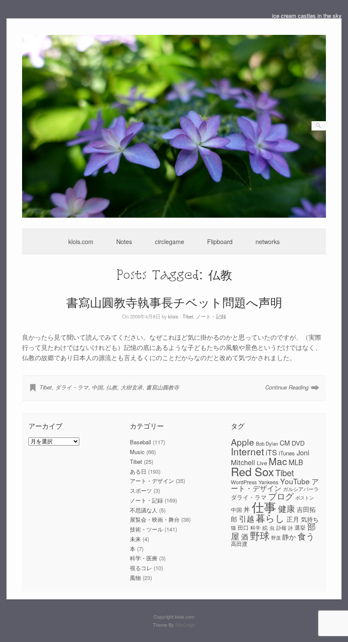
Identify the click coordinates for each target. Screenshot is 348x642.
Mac (278, 461)
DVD (298, 442)
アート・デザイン (152, 481)
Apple (242, 441)
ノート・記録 (211, 316)
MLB (296, 462)
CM (285, 443)
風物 (135, 578)
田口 (243, 527)
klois (173, 316)
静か (289, 537)
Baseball (140, 442)
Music (137, 452)
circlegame (169, 241)
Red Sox (252, 471)
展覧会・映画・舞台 (155, 519)
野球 (259, 535)
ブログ (281, 496)
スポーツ (141, 490)
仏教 (111, 387)
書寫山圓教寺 (162, 387)
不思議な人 (143, 510)
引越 (246, 518)
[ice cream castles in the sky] (174, 215)
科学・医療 (143, 558)
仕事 (264, 506)
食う (305, 536)
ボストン (304, 497)
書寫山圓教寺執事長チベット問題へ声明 (174, 302)
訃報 (281, 527)
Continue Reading (287, 387)
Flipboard (220, 241)
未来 (135, 539)
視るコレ (141, 568)
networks (267, 241)
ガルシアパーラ (301, 489)
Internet (247, 451)
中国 (97, 387)
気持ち (310, 519)
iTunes (287, 453)
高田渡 (239, 544)
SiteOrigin (185, 624)
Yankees (268, 482)
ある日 (138, 471)
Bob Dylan (267, 443)
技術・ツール (146, 529)
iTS (271, 452)
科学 (255, 527)
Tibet (187, 316)
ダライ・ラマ (71, 387)
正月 (292, 518)
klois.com (80, 241)
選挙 (300, 527)
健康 (286, 508)
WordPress (244, 482)
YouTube (295, 481)
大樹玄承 (132, 387)
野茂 (276, 537)
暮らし (270, 517)
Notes (124, 241)
